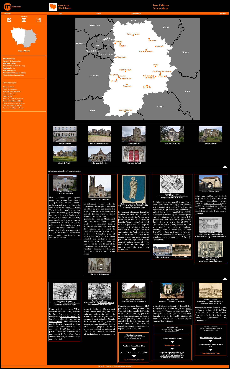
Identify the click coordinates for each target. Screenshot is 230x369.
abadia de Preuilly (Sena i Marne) (133, 220)
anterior (8, 13)
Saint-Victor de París (93, 244)
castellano (24, 16)
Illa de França (136, 13)
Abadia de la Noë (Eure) (170, 354)
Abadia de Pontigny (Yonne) (172, 338)
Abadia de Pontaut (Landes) (170, 356)
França (98, 13)
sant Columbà (55, 321)
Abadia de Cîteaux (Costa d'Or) (134, 346)
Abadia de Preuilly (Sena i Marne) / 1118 (211, 345)
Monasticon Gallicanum (179, 196)
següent (222, 13)
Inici (60, 13)
